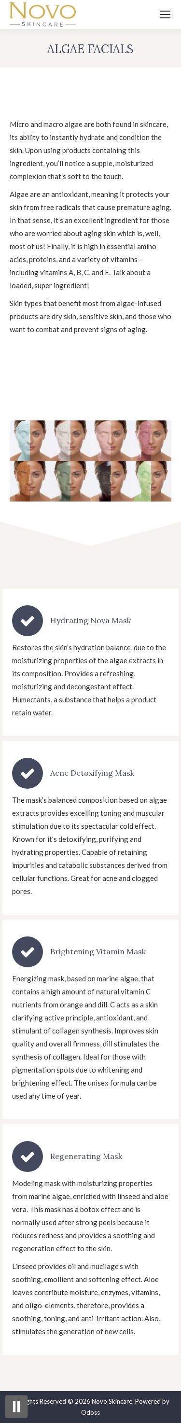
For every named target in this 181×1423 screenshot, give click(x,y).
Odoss (90, 1412)
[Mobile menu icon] (165, 14)
